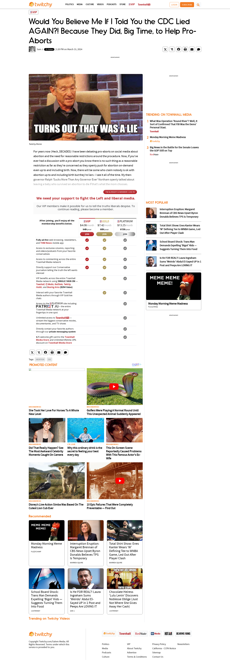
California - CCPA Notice (164, 648)
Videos (100, 4)
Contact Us (157, 657)
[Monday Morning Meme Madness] (46, 530)
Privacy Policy (159, 644)
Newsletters (183, 644)
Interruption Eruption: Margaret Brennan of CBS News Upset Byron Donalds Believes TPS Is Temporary (85, 551)
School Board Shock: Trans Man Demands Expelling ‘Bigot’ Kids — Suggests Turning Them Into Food (46, 599)
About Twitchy (134, 648)
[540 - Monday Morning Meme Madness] (173, 286)
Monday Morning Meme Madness (168, 137)
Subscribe (187, 4)
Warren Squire (76, 563)
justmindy (35, 611)
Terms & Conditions (137, 657)
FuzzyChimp (36, 552)
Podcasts (111, 4)
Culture (90, 4)
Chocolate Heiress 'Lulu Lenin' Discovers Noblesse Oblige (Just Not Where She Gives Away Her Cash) (123, 599)
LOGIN (174, 4)
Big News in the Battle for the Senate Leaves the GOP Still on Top (174, 149)
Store (123, 4)
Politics (69, 4)
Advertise (131, 652)
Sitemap (156, 652)
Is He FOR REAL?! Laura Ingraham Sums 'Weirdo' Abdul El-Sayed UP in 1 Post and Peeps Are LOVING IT (85, 599)
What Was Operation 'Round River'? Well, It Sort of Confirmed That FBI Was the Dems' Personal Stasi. (173, 124)
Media (80, 4)
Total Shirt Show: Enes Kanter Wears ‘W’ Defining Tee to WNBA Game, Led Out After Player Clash (124, 551)
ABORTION (40, 359)
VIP (128, 644)
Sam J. (40, 49)
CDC (49, 359)
